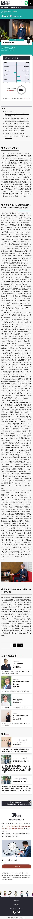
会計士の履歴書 (5, 3)
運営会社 (16, 900)
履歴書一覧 (12, 7)
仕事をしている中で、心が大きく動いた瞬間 (17, 123)
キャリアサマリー (10, 111)
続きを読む (27, 98)
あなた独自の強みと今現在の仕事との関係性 (17, 121)
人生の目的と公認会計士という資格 (15, 130)
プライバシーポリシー (16, 908)
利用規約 (16, 904)
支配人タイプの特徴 (11, 58)
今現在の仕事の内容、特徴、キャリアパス (16, 118)
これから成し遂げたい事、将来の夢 (15, 133)
